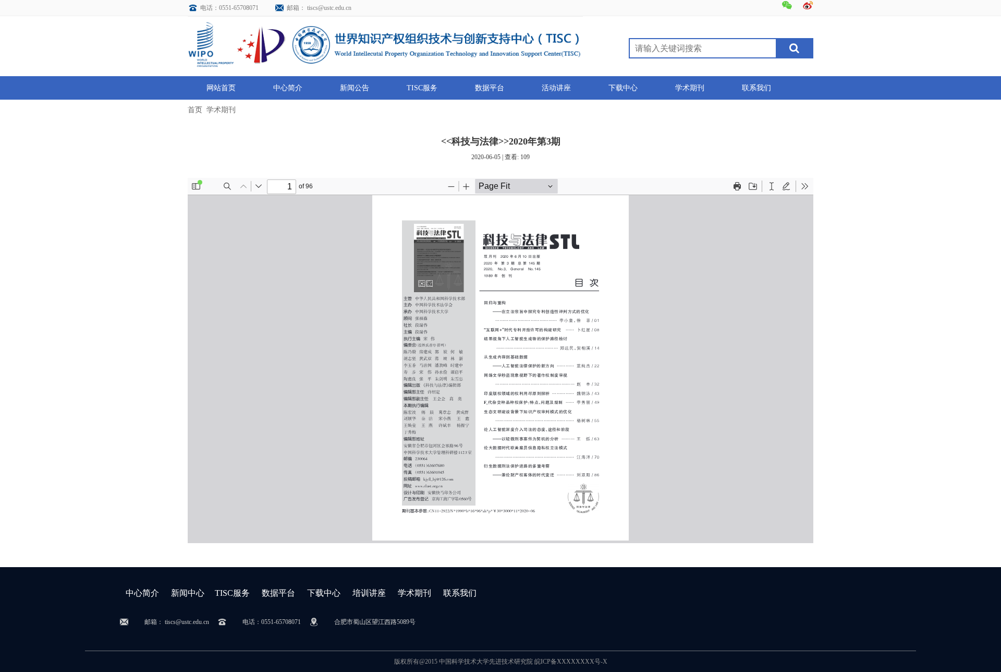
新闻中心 (187, 593)
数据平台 (278, 593)
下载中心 (323, 593)
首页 (195, 110)
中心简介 (142, 593)
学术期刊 (221, 110)
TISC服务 (232, 593)
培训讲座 (369, 593)
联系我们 (460, 593)
